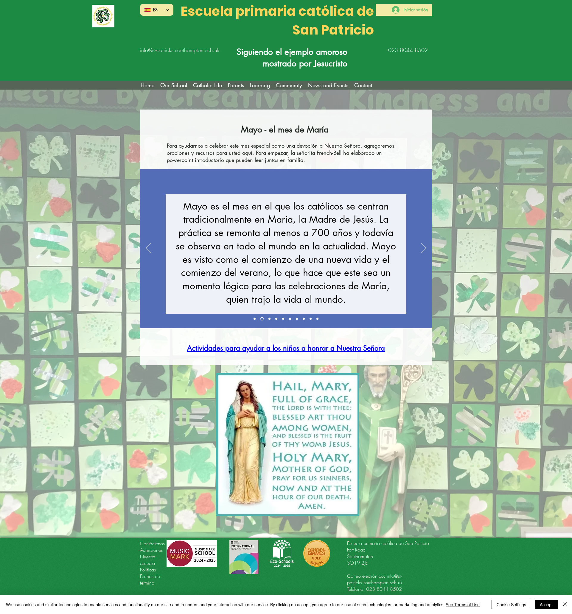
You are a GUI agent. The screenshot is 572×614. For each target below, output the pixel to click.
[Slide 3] (269, 318)
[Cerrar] (564, 604)
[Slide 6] (290, 319)
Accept (546, 604)
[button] (207, 85)
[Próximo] (423, 248)
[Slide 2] (261, 319)
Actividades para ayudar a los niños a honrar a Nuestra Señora (286, 348)
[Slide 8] (304, 319)
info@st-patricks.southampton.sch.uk (180, 50)
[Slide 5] (283, 319)
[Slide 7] (297, 319)
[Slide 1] (255, 319)
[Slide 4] (276, 319)
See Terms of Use (463, 604)
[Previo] (148, 248)
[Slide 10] (317, 319)
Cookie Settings (511, 604)
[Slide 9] (311, 319)
